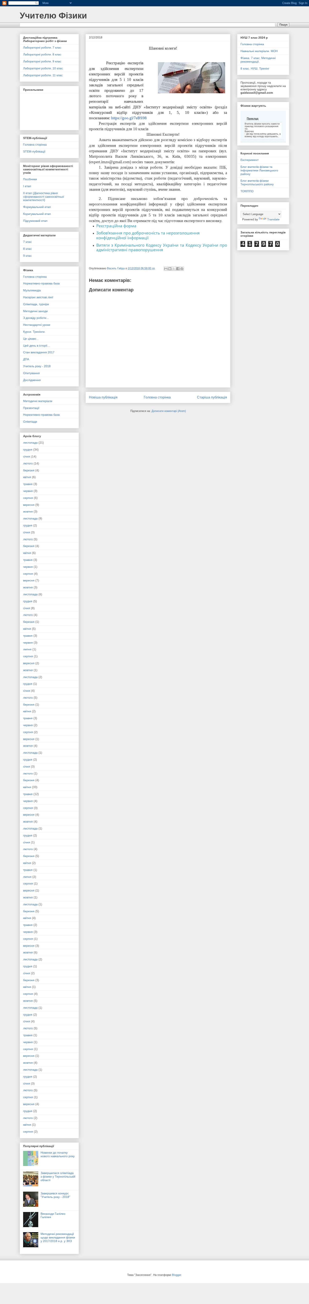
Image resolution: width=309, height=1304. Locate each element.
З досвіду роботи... (36, 317)
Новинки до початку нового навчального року (58, 1154)
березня (28, 470)
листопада (30, 442)
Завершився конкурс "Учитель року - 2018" (55, 1195)
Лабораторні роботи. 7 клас (42, 47)
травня (28, 484)
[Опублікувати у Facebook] (178, 269)
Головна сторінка (157, 397)
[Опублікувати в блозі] (170, 269)
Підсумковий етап (35, 220)
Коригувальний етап (37, 214)
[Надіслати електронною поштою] (166, 269)
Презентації (31, 408)
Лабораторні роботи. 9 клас (42, 61)
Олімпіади (30, 421)
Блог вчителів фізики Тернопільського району (257, 182)
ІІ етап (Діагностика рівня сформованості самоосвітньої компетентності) (43, 196)
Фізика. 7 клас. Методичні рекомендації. (258, 59)
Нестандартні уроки (36, 324)
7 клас (27, 241)
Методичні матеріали (37, 401)
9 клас (27, 255)
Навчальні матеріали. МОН (259, 51)
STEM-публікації (34, 151)
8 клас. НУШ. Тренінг (254, 68)
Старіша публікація (212, 397)
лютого (28, 463)
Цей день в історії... (36, 345)
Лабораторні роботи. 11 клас (43, 75)
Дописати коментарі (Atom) (169, 411)
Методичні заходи (35, 311)
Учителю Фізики (53, 15)
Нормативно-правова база (41, 283)
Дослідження (32, 380)
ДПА (26, 359)
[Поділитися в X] (174, 269)
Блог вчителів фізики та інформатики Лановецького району (259, 170)
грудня (27, 449)
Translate (273, 219)
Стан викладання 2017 (38, 352)
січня (26, 456)
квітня (27, 477)
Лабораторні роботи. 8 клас (42, 54)
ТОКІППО (247, 191)
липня (27, 649)
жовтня (28, 511)
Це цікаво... (31, 338)
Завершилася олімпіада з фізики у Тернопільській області (58, 1176)
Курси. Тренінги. (34, 331)
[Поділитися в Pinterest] (182, 269)
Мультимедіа (32, 290)
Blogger (176, 1274)
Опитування (31, 373)
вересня (28, 504)
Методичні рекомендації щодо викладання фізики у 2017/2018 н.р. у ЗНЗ (58, 1237)
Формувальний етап (37, 207)
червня (28, 491)
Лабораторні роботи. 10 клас (43, 68)
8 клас (27, 248)
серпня (28, 498)
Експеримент (249, 160)
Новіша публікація (103, 397)
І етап (27, 186)
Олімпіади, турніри (36, 304)
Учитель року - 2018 (37, 366)
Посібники (30, 179)
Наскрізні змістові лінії (38, 297)
